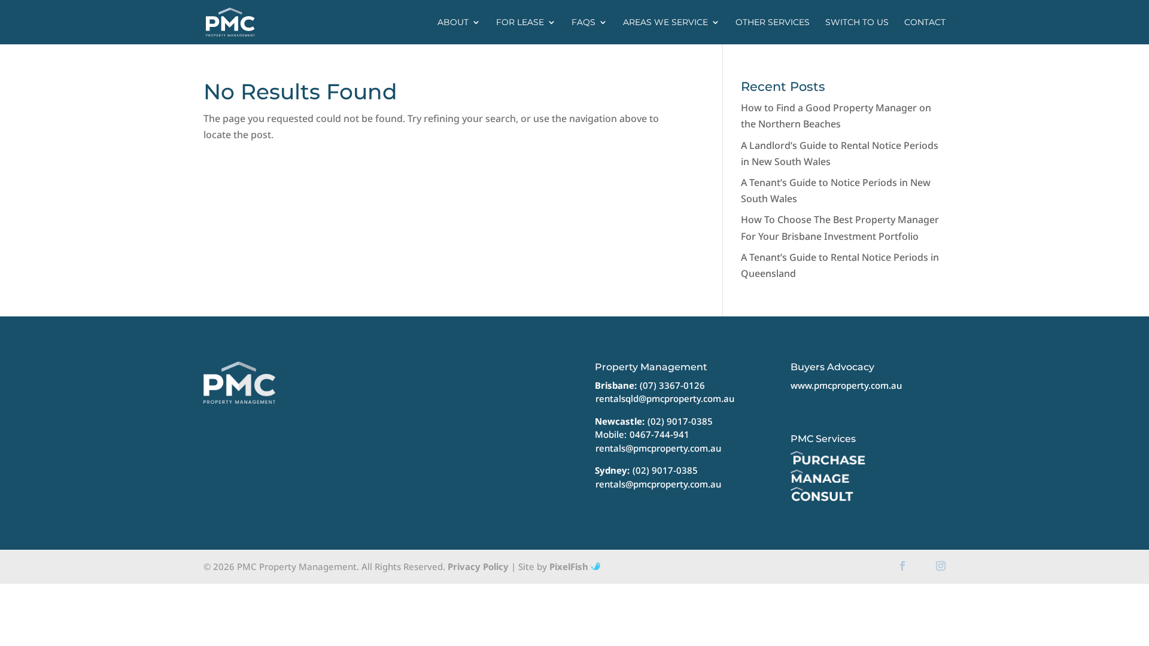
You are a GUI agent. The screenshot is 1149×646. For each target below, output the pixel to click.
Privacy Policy (478, 566)
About (453, 23)
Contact (925, 23)
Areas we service (665, 23)
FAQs (583, 23)
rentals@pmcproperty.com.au (658, 448)
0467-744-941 (659, 434)
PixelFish (570, 566)
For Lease (520, 23)
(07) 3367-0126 (672, 385)
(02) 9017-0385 (680, 421)
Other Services (772, 23)
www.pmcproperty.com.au (846, 385)
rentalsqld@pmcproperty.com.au (664, 398)
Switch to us (857, 23)
